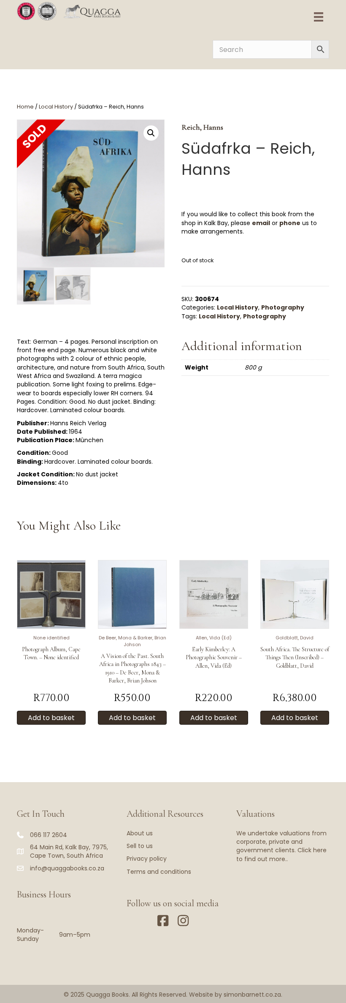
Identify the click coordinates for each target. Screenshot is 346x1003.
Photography (282, 307)
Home (25, 107)
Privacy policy (147, 858)
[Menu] (318, 17)
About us (140, 833)
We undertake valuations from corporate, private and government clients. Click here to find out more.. (281, 846)
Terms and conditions (159, 871)
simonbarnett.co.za (252, 994)
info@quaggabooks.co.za (67, 868)
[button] (151, 133)
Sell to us (140, 846)
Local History (56, 107)
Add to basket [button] (51, 718)
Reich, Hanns (202, 127)
